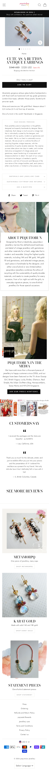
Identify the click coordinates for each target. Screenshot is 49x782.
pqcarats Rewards (24, 717)
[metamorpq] (24, 531)
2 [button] (21, 49)
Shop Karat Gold (24, 631)
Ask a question (24, 187)
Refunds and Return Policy (24, 712)
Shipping (17, 71)
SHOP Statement (24, 695)
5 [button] (28, 49)
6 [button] (30, 49)
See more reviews (25, 491)
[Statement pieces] (24, 659)
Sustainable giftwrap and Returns (24, 182)
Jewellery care (24, 721)
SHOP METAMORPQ (24, 566)
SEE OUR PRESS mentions (24, 392)
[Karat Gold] (24, 595)
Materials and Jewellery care (24, 176)
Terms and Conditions (24, 725)
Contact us (24, 734)
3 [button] (24, 49)
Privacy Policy (24, 730)
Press (25, 704)
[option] (24, 13)
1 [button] (19, 49)
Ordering (24, 708)
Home (24, 53)
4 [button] (26, 49)
